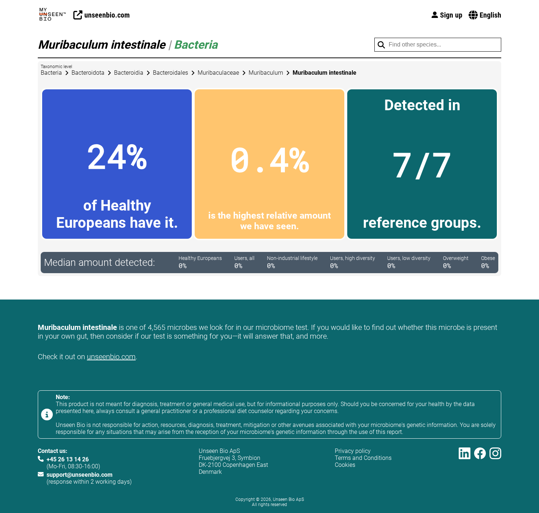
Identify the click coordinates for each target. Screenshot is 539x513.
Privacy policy (353, 450)
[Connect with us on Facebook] (480, 466)
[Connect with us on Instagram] (495, 466)
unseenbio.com (111, 356)
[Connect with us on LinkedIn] (464, 466)
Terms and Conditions (363, 457)
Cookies (345, 464)
